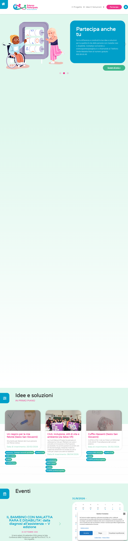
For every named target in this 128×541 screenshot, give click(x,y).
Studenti (8, 459)
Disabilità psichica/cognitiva (55, 470)
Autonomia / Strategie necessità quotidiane (19, 452)
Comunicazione (51, 460)
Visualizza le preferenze (116, 533)
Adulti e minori (10, 456)
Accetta (86, 533)
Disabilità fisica (11, 463)
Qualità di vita (40, 452)
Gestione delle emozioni (94, 452)
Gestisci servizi (85, 528)
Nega (100, 533)
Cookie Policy (97, 537)
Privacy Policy (105, 537)
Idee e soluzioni (94, 7)
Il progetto (77, 7)
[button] (124, 514)
